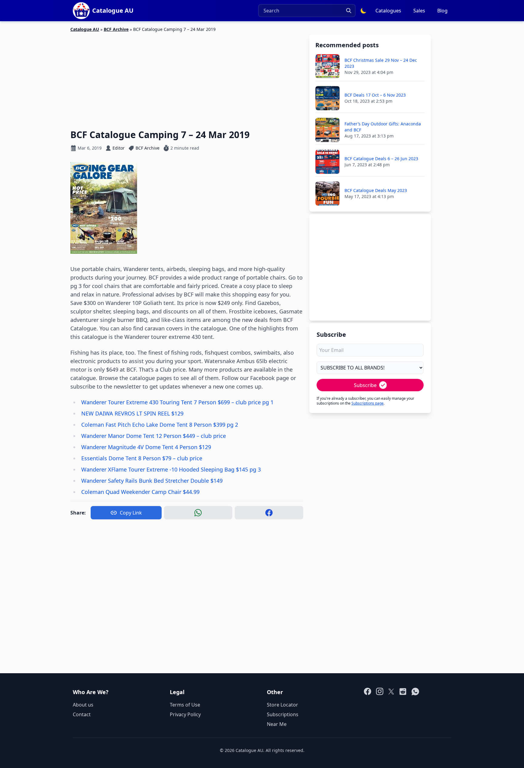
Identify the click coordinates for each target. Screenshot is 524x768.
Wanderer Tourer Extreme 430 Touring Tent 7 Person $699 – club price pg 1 (177, 402)
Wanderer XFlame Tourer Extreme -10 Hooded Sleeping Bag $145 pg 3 (171, 469)
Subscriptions (282, 714)
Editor (119, 148)
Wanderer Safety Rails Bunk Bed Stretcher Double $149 (152, 480)
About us (83, 704)
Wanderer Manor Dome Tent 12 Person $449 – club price (153, 435)
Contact (82, 714)
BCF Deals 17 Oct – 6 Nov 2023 (375, 95)
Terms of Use (185, 704)
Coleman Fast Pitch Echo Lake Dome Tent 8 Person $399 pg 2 (159, 424)
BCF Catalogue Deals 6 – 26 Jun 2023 (381, 158)
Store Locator (282, 704)
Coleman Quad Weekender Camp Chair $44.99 (140, 491)
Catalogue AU (84, 29)
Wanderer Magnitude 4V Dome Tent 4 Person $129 (146, 447)
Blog (442, 10)
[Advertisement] (186, 77)
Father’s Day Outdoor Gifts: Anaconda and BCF (382, 127)
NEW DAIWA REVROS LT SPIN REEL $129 (132, 413)
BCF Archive (116, 29)
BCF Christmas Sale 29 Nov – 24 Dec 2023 (380, 63)
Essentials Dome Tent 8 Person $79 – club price (141, 458)
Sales (419, 10)
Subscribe (365, 385)
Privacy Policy (185, 714)
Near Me (277, 724)
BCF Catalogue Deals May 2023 (375, 190)
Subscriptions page (367, 403)
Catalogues (388, 10)
